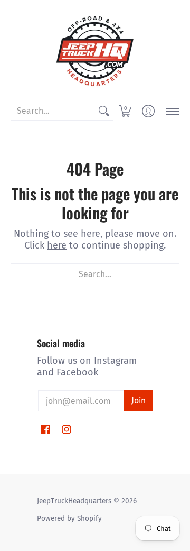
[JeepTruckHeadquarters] (95, 50)
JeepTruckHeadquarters (74, 501)
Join (138, 401)
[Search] (104, 111)
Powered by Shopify (69, 518)
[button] (125, 111)
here (56, 245)
